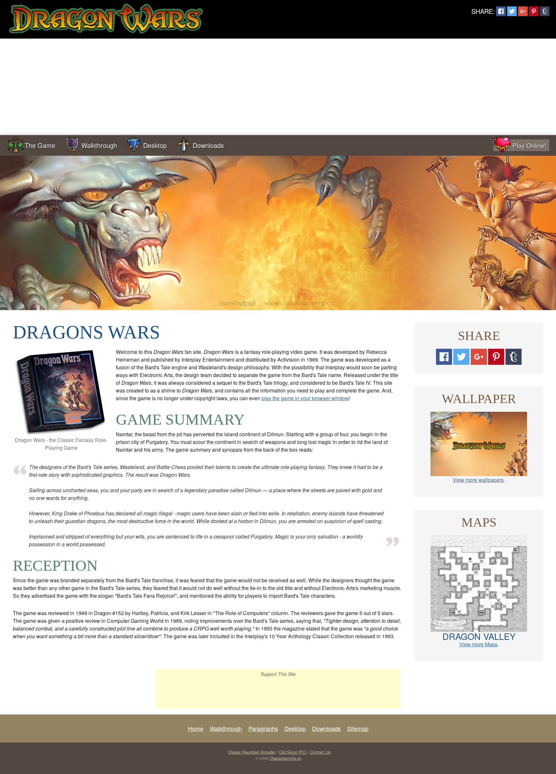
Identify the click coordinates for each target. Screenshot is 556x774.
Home (195, 728)
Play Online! (529, 145)
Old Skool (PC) (293, 752)
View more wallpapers (478, 480)
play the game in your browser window (305, 398)
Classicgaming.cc (285, 758)
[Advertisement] (278, 87)
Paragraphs (263, 728)
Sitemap (357, 728)
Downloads (208, 145)
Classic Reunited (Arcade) (251, 752)
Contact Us (320, 752)
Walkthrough (99, 145)
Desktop (155, 145)
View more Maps (478, 644)
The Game (40, 145)
